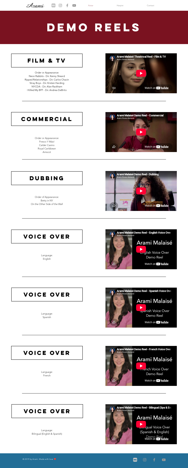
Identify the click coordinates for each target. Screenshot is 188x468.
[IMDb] (53, 5)
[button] (47, 60)
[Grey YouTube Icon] (74, 5)
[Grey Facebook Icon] (67, 5)
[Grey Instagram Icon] (60, 5)
